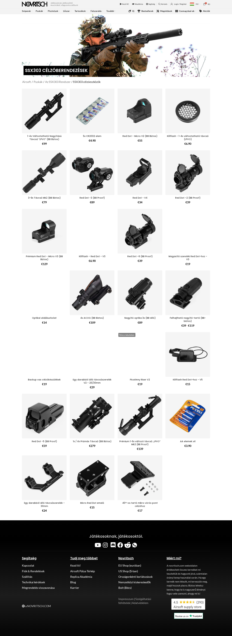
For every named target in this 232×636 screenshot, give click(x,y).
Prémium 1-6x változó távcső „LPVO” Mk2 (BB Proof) (140, 443)
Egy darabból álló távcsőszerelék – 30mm (44, 504)
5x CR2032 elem (92, 136)
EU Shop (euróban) (129, 565)
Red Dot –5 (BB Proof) (44, 441)
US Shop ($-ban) (128, 571)
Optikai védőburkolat (44, 317)
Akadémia (138, 4)
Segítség (151, 4)
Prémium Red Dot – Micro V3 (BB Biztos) (44, 258)
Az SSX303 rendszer (58, 82)
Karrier (74, 587)
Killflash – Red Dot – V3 (92, 256)
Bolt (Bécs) (125, 587)
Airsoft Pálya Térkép (82, 571)
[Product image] (187, 111)
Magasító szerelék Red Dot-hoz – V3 (188, 258)
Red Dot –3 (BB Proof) (92, 197)
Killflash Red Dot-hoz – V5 (188, 379)
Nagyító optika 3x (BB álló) (140, 317)
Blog (73, 582)
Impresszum (126, 599)
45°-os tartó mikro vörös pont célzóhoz (140, 504)
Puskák (38, 82)
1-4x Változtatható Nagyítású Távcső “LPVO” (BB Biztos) (44, 137)
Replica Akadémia (81, 576)
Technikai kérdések (33, 582)
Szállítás (27, 576)
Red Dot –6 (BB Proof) (140, 256)
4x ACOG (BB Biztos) (92, 317)
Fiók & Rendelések (33, 571)
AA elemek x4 (188, 441)
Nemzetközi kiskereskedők (134, 582)
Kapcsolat (28, 565)
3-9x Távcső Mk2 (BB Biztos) (44, 197)
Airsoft (26, 82)
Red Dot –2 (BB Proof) (187, 197)
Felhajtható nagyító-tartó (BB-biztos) (188, 319)
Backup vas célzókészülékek (44, 379)
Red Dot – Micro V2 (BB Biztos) (139, 136)
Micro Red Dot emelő (92, 503)
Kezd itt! (125, 4)
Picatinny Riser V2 (140, 379)
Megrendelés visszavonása (38, 587)
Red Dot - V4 (140, 197)
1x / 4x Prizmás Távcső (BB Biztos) (92, 441)
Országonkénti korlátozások (135, 576)
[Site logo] (34, 4)
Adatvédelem (140, 603)
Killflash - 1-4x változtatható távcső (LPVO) (187, 137)
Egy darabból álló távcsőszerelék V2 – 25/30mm (92, 381)
